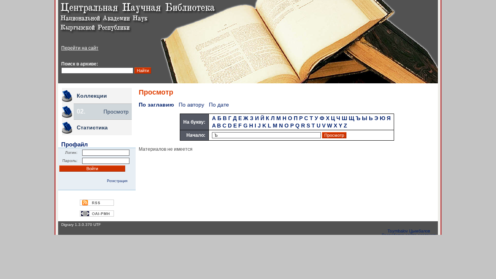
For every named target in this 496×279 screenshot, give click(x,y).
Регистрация (117, 181)
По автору (191, 105)
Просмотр (116, 111)
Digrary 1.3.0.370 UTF (81, 224)
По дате (219, 105)
